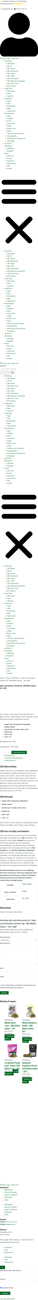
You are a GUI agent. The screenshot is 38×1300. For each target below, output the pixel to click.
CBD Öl (9, 66)
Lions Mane (11, 123)
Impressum (11, 161)
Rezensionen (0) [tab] (10, 760)
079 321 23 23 (11, 1222)
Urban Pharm (27, 884)
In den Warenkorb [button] (11, 1072)
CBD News (8, 146)
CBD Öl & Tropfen (11, 1192)
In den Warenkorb (19, 752)
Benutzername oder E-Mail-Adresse (10, 1270)
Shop (8, 678)
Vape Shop (8, 88)
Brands (9, 158)
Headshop (8, 98)
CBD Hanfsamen (13, 78)
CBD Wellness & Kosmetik (16, 81)
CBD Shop (8, 61)
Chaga (9, 126)
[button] (19, 211)
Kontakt (9, 168)
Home (2, 678)
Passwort (3, 1279)
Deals (6, 1200)
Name (2, 968)
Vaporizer (10, 96)
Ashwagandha (12, 136)
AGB (8, 166)
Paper (9, 101)
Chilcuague (11, 141)
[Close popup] (2, 1267)
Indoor (24, 891)
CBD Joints (11, 76)
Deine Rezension (5, 943)
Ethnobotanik (9, 113)
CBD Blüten (11, 64)
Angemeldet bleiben (7, 1288)
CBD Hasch (11, 68)
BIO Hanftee (11, 86)
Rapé (8, 108)
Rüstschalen (11, 106)
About (7, 153)
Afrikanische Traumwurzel (16, 138)
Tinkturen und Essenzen (15, 133)
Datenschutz (11, 163)
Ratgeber (10, 151)
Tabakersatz (11, 111)
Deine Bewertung (5, 937)
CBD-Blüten (9, 1190)
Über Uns (10, 156)
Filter (8, 103)
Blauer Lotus (11, 128)
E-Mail (2, 976)
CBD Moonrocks (12, 71)
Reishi (9, 121)
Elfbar (9, 93)
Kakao (9, 131)
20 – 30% (25, 898)
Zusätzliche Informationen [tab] (14, 758)
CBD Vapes (11, 73)
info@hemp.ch (10, 1224)
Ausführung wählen (9, 1037)
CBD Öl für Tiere (12, 83)
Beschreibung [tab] (9, 755)
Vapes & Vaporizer (11, 1195)
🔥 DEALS (8, 143)
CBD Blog (10, 148)
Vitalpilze (10, 118)
